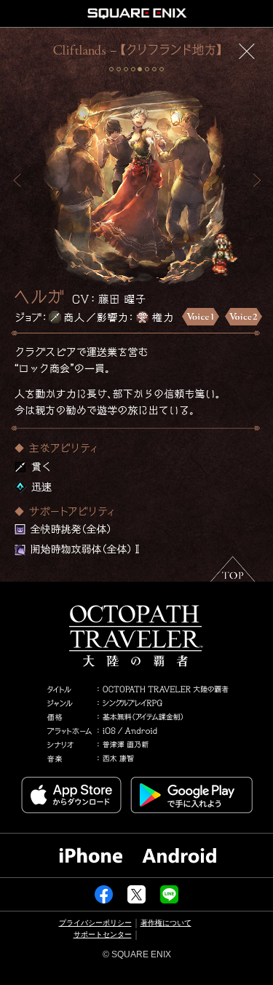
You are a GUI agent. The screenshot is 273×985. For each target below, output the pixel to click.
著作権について (166, 923)
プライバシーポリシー (95, 923)
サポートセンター (103, 934)
